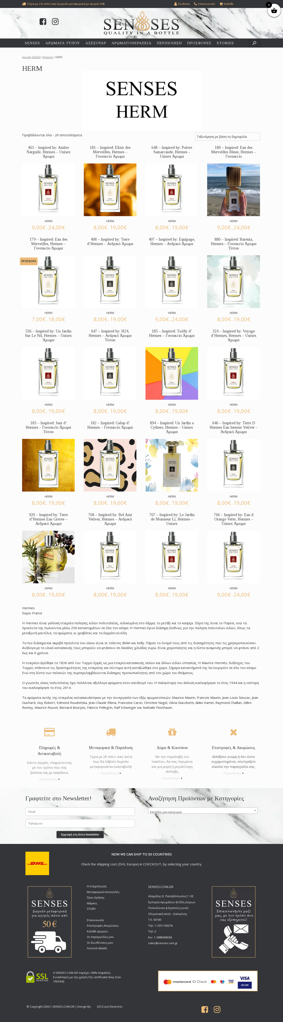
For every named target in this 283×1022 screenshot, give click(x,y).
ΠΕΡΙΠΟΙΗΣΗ (169, 43)
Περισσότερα (48, 779)
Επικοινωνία (95, 920)
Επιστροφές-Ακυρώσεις (103, 926)
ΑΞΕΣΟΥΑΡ (95, 43)
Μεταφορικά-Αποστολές (103, 892)
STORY (91, 909)
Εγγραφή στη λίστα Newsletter (80, 834)
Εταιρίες (48, 57)
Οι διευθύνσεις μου (100, 943)
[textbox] (202, 812)
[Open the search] (254, 43)
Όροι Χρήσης (95, 897)
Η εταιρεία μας (97, 886)
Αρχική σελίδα (31, 57)
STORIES (225, 43)
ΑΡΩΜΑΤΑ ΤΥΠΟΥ (62, 43)
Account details (97, 948)
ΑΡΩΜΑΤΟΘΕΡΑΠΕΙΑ (131, 43)
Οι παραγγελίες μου (100, 937)
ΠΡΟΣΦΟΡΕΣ (199, 43)
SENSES (32, 43)
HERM (48, 221)
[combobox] (203, 810)
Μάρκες (92, 903)
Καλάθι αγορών (97, 931)
